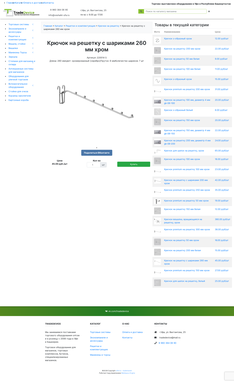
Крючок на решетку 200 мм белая (182, 250)
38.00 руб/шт (222, 229)
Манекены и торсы (100, 354)
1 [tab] (96, 147)
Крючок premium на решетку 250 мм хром (187, 190)
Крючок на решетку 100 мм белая (182, 69)
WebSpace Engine (128, 373)
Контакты (49, 2)
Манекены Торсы (18, 52)
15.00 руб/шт (222, 79)
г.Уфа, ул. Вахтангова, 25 (93, 10)
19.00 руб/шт (222, 200)
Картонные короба (19, 100)
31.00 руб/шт (221, 89)
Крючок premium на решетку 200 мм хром (187, 89)
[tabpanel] (96, 105)
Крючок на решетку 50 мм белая (181, 58)
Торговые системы (19, 24)
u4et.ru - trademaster (124, 371)
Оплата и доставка (33, 2)
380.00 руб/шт (222, 219)
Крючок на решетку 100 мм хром (182, 159)
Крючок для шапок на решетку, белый (184, 281)
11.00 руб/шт (221, 69)
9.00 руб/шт (221, 58)
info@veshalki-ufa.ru (58, 15)
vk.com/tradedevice (118, 311)
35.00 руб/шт (222, 190)
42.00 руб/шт (222, 180)
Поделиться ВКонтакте (97, 152)
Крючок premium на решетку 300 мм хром (187, 229)
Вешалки (13, 48)
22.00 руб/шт (222, 48)
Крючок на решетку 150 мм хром (182, 120)
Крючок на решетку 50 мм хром (181, 240)
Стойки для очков (18, 91)
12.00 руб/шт (222, 38)
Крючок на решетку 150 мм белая (182, 209)
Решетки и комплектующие (17, 38)
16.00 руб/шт (221, 240)
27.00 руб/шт (222, 270)
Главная (10, 2)
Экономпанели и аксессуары (17, 30)
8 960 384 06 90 (59, 9)
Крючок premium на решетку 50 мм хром (186, 200)
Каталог (19, 2)
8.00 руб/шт (221, 110)
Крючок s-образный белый (178, 110)
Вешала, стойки (17, 43)
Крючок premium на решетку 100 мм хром (186, 169)
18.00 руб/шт (222, 159)
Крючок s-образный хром (178, 38)
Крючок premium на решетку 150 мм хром (186, 270)
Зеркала (13, 56)
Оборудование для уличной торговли (19, 78)
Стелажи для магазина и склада (22, 63)
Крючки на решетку (108, 25)
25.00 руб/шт (222, 281)
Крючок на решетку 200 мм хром (182, 48)
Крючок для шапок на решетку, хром (184, 150)
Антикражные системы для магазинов (21, 70)
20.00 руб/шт (222, 100)
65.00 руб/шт (222, 150)
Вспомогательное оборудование (18, 85)
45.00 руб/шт (222, 260)
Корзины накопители (20, 95)
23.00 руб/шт (222, 169)
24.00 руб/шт (222, 140)
